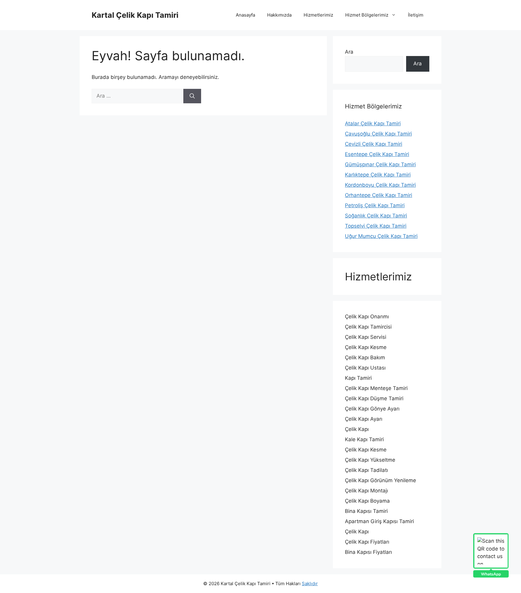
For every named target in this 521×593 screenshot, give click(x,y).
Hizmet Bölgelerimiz (366, 15)
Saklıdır (310, 583)
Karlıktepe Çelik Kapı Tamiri (378, 175)
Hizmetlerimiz (318, 15)
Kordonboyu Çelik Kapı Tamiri (380, 185)
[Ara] (192, 96)
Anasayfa (245, 15)
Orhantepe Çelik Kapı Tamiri (378, 195)
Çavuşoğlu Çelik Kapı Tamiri (378, 134)
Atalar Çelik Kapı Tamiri (373, 123)
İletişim (415, 15)
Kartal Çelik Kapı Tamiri (135, 15)
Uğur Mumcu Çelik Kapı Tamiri (381, 236)
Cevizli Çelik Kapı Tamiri (373, 144)
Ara (349, 52)
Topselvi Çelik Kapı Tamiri (375, 226)
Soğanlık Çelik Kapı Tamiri (376, 216)
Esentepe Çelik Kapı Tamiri (377, 154)
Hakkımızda (279, 15)
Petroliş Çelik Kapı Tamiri (375, 205)
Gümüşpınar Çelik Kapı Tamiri (380, 164)
